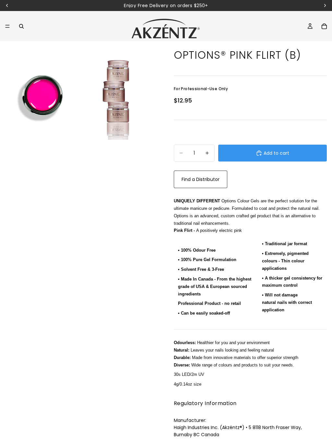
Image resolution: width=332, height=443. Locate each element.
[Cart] (324, 26)
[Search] (21, 26)
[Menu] (7, 26)
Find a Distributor (200, 179)
